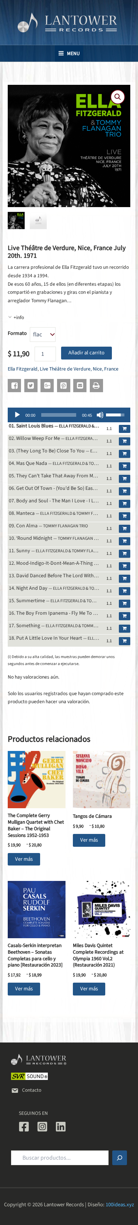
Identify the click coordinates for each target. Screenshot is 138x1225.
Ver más (24, 859)
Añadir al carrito (86, 353)
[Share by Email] (79, 385)
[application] (69, 415)
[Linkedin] (60, 1126)
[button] (117, 97)
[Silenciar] (100, 415)
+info (19, 317)
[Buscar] (119, 1157)
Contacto (31, 1090)
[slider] (58, 415)
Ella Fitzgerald (23, 368)
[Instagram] (42, 1126)
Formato (17, 333)
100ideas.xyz (120, 1204)
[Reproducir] (17, 415)
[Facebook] (23, 1126)
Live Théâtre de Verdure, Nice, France (79, 368)
